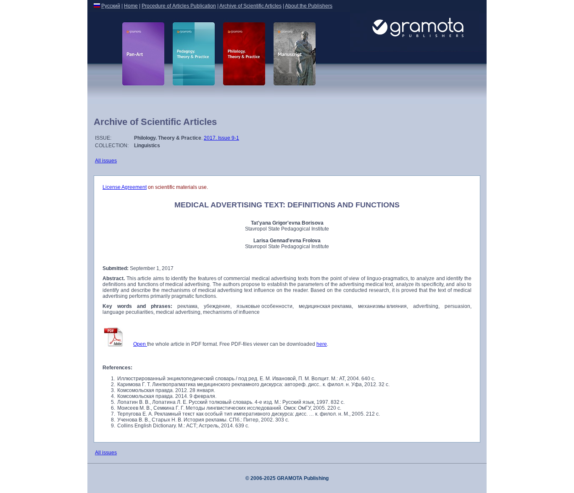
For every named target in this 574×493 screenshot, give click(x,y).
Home (131, 6)
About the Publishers (308, 6)
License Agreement (125, 187)
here (321, 344)
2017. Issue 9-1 (221, 138)
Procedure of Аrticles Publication (179, 6)
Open (140, 344)
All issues (106, 161)
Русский (110, 6)
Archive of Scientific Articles (250, 6)
